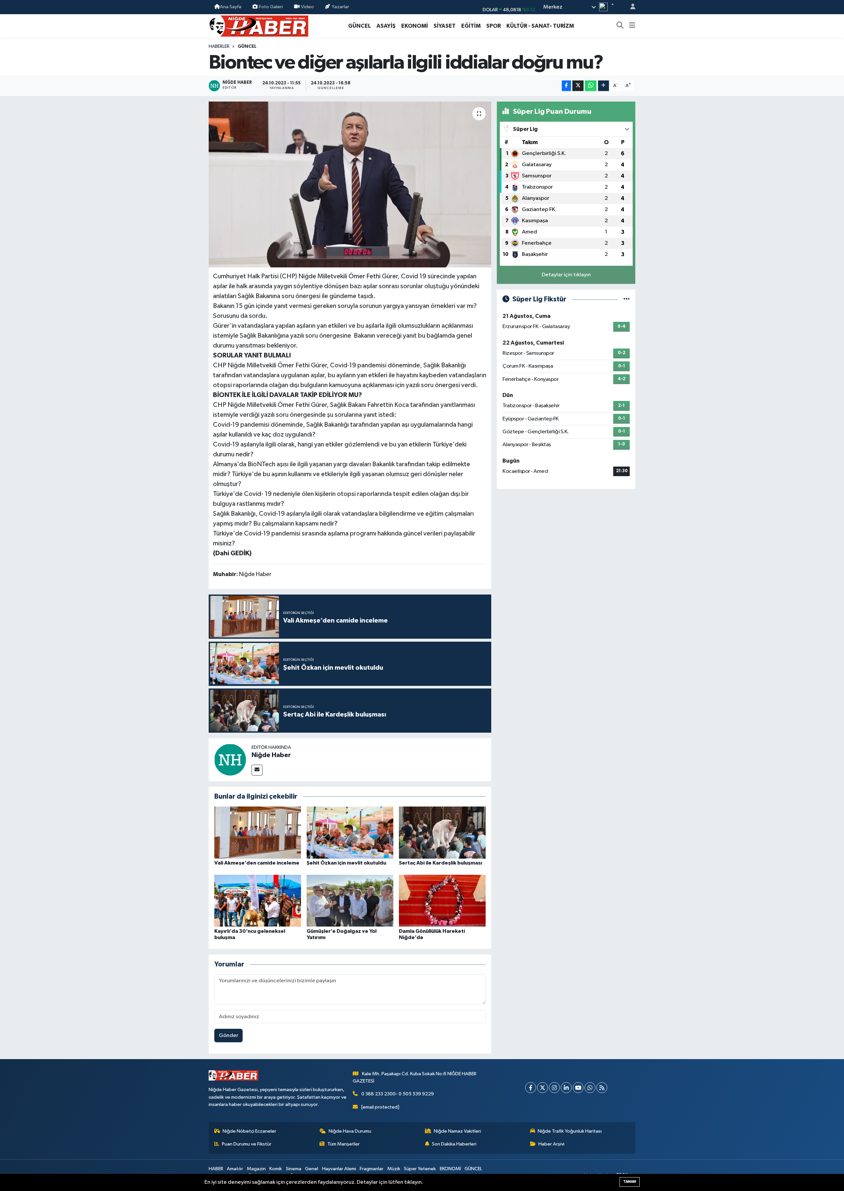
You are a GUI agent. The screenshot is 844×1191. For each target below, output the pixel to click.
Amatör (235, 1168)
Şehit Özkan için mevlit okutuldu (346, 863)
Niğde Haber (271, 755)
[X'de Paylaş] (578, 85)
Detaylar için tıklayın (566, 275)
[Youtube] (578, 1087)
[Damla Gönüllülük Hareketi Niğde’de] (442, 900)
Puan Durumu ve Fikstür (246, 1144)
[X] (542, 1087)
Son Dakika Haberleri (454, 1144)
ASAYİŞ (386, 26)
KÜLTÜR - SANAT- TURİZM (540, 26)
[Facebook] (530, 1087)
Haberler (219, 46)
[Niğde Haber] (230, 759)
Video (307, 6)
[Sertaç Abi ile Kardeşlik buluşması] (442, 832)
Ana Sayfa (230, 6)
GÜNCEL (359, 26)
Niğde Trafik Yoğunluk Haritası (570, 1131)
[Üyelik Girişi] (630, 7)
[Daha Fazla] (603, 85)
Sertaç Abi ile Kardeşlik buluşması (440, 863)
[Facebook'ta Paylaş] (566, 85)
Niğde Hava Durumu (350, 1131)
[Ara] (620, 26)
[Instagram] (554, 1087)
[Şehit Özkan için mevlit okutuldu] (350, 832)
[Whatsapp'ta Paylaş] (590, 85)
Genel (311, 1168)
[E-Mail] (257, 770)
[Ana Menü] (632, 26)
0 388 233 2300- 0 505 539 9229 (397, 1093)
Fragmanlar (371, 1168)
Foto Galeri (271, 6)
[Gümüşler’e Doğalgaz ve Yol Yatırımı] (350, 900)
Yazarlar (340, 6)
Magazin (256, 1168)
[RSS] (601, 1087)
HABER (216, 1168)
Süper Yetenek (420, 1168)
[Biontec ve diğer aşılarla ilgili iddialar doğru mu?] (350, 184)
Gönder (228, 1035)
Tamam (629, 1181)
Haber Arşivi (551, 1144)
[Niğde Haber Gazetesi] (258, 25)
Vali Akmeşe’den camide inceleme (256, 863)
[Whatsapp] (590, 1087)
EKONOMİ (414, 26)
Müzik (393, 1168)
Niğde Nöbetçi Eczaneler (249, 1131)
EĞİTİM (471, 26)
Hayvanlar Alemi (339, 1168)
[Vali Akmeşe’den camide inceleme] (257, 832)
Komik (275, 1168)
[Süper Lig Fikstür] (626, 299)
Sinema (293, 1168)
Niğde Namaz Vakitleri (457, 1131)
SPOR (493, 26)
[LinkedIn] (566, 1087)
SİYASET (445, 26)
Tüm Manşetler (343, 1144)
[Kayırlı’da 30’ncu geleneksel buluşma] (257, 900)
